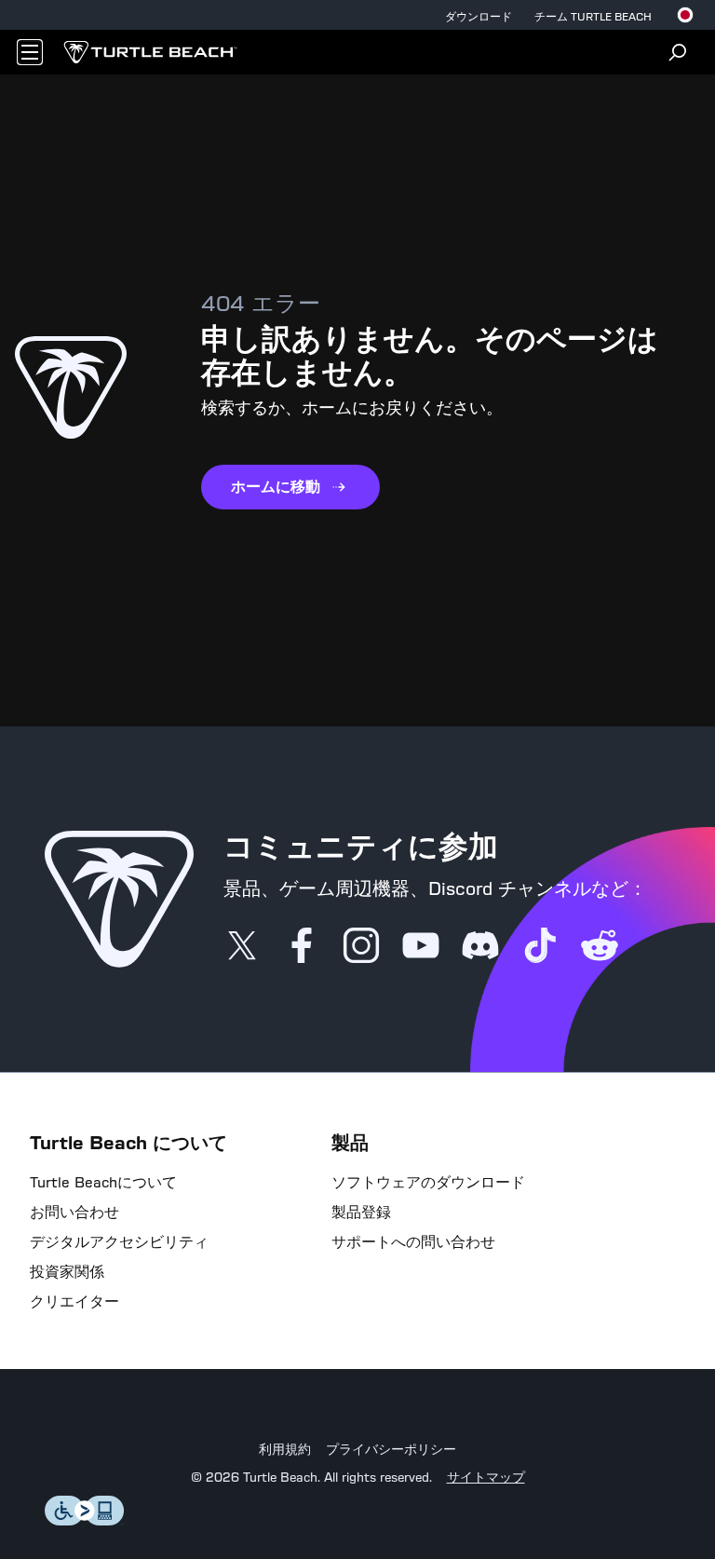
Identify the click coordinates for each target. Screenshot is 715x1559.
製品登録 (361, 1212)
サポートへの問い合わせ (413, 1242)
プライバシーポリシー (391, 1450)
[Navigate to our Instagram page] (361, 947)
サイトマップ (486, 1477)
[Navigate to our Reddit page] (599, 947)
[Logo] (150, 52)
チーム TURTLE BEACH (593, 16)
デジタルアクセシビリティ (119, 1242)
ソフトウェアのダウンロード (428, 1182)
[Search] (677, 52)
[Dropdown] (30, 52)
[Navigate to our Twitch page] (540, 947)
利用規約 (285, 1450)
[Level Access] (85, 1520)
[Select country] (685, 15)
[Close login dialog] (530, 1244)
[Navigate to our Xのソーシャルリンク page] (242, 947)
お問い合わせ (74, 1212)
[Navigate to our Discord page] (480, 947)
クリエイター (74, 1302)
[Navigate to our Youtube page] (420, 947)
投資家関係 (67, 1272)
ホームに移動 (275, 486)
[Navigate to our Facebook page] (301, 947)
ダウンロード (478, 16)
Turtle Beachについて (103, 1182)
